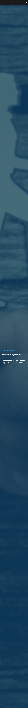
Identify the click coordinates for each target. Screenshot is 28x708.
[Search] (26, 2)
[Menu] (23, 2)
